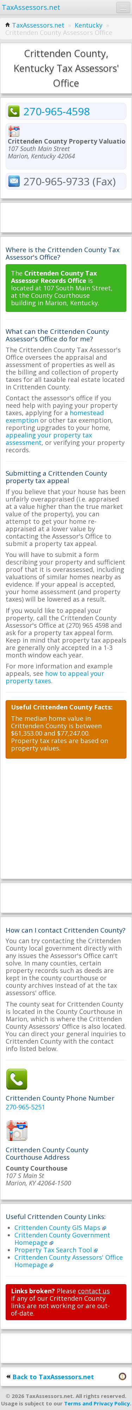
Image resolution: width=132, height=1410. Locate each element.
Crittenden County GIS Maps (58, 1227)
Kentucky (88, 25)
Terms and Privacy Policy (97, 1403)
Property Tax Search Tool (54, 1250)
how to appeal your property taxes (55, 677)
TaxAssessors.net (38, 25)
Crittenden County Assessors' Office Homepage (68, 1261)
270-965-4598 (57, 111)
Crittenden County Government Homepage (62, 1239)
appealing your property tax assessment (49, 439)
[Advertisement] (66, 217)
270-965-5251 (25, 1107)
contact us (94, 1291)
